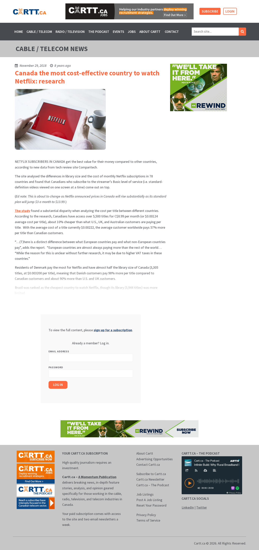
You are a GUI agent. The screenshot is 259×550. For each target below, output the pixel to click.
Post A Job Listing (149, 500)
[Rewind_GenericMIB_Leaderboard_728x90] (129, 428)
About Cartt (149, 31)
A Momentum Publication (97, 477)
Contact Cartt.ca (148, 464)
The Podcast (98, 31)
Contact (172, 31)
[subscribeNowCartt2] (36, 456)
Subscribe (210, 11)
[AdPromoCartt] (36, 503)
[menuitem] (18, 31)
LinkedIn (188, 507)
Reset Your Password (151, 505)
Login (230, 11)
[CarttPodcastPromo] (36, 490)
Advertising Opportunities (154, 459)
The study (22, 211)
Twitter (201, 507)
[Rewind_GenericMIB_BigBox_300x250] (198, 87)
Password (56, 367)
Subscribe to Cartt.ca (151, 474)
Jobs (132, 31)
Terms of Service (148, 520)
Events (118, 31)
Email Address (59, 351)
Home (18, 31)
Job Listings (145, 494)
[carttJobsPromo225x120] (36, 473)
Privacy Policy (146, 515)
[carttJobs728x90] (129, 11)
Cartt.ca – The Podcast (152, 485)
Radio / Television (70, 31)
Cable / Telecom (39, 31)
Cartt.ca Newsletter (150, 479)
